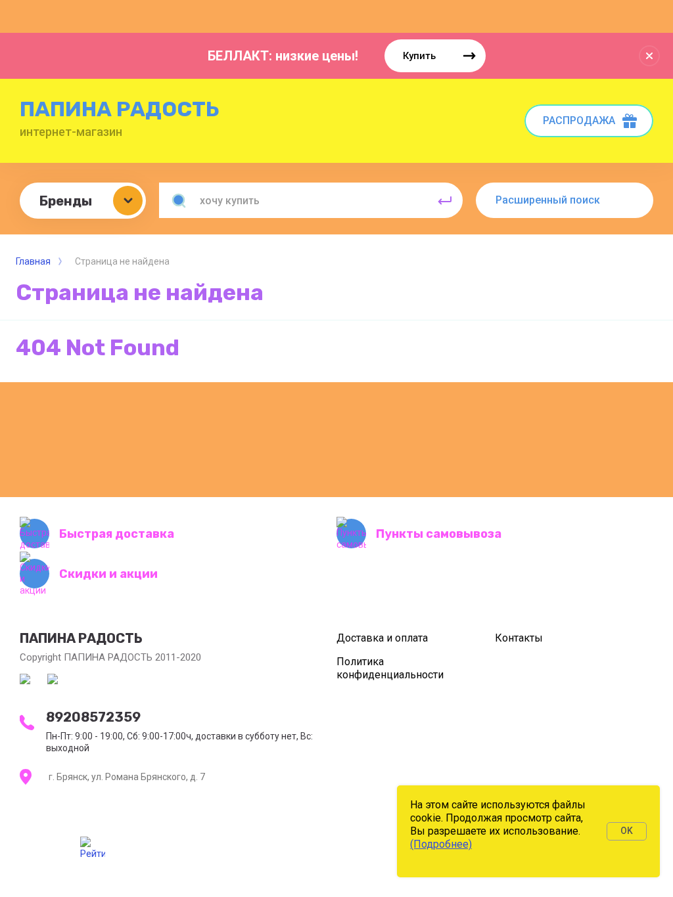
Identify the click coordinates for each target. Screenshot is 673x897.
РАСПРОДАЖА (579, 120)
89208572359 (93, 717)
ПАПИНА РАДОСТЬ (120, 109)
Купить (419, 56)
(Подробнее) (441, 844)
